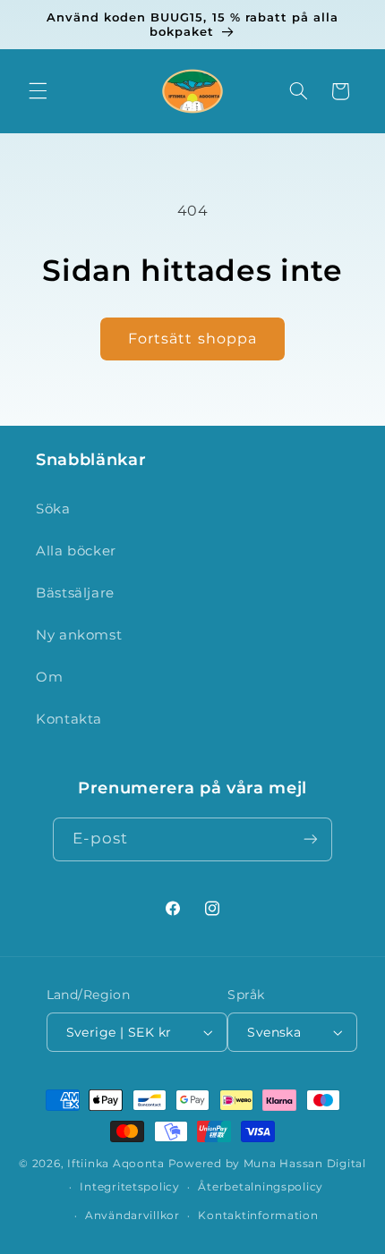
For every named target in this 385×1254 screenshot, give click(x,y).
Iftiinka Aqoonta (116, 1163)
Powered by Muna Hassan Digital (267, 1163)
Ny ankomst (79, 635)
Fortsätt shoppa (192, 338)
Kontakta (69, 719)
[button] (37, 91)
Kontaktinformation (258, 1215)
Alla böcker (76, 551)
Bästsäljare (75, 593)
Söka (53, 509)
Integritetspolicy (130, 1187)
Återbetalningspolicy (260, 1187)
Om (49, 677)
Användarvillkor (132, 1215)
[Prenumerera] (310, 839)
